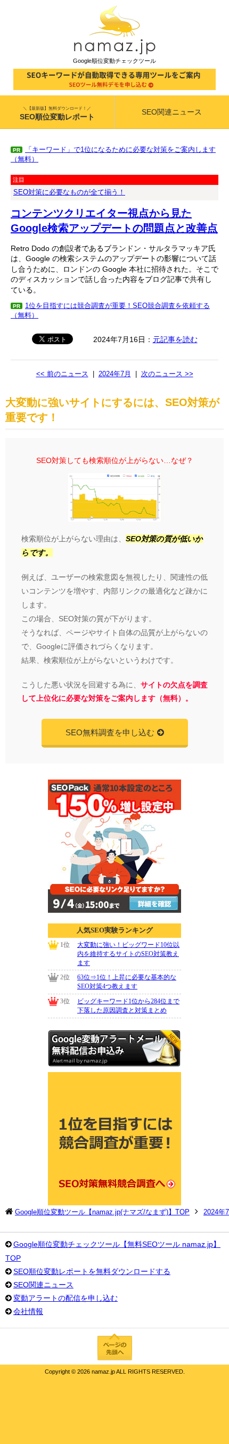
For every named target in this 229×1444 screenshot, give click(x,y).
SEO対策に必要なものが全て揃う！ (69, 192)
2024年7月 (115, 374)
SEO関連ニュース (172, 112)
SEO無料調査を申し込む (110, 732)
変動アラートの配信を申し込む (65, 1298)
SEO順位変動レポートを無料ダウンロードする (91, 1271)
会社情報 (28, 1311)
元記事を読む (175, 339)
